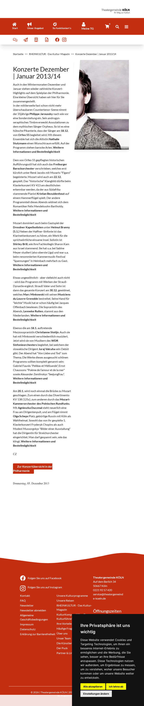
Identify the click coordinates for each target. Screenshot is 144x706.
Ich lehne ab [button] (116, 686)
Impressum (27, 624)
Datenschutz (27, 629)
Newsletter (27, 605)
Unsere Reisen (65, 600)
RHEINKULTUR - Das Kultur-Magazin (49, 53)
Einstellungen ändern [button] (96, 693)
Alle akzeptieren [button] (93, 686)
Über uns (62, 633)
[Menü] (126, 27)
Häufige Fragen (66, 628)
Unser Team (64, 638)
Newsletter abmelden (33, 610)
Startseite (18, 53)
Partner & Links (66, 653)
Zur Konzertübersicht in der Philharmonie (32, 468)
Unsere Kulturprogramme (72, 595)
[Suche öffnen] (117, 27)
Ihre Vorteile (64, 623)
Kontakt (25, 595)
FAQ (23, 600)
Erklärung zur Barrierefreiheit (37, 634)
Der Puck (62, 648)
